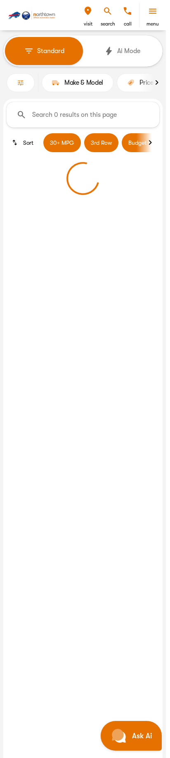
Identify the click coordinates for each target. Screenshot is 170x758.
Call (128, 24)
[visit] (88, 11)
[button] (88, 15)
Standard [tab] (50, 51)
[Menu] (152, 11)
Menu (152, 24)
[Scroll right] (157, 83)
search (108, 24)
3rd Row (101, 142)
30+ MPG (62, 142)
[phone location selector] (127, 11)
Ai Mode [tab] (128, 51)
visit (88, 24)
